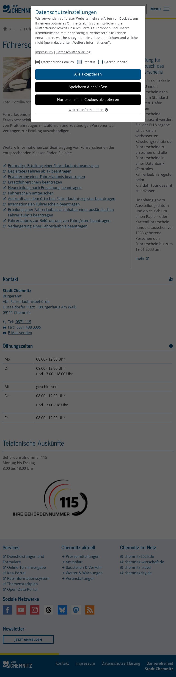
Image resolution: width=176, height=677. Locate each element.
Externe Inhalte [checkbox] (115, 62)
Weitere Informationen (86, 110)
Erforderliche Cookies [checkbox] (57, 62)
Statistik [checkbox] (89, 62)
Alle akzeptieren (88, 74)
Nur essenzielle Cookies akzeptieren (88, 99)
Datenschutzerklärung (73, 52)
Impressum (44, 52)
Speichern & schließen (88, 86)
